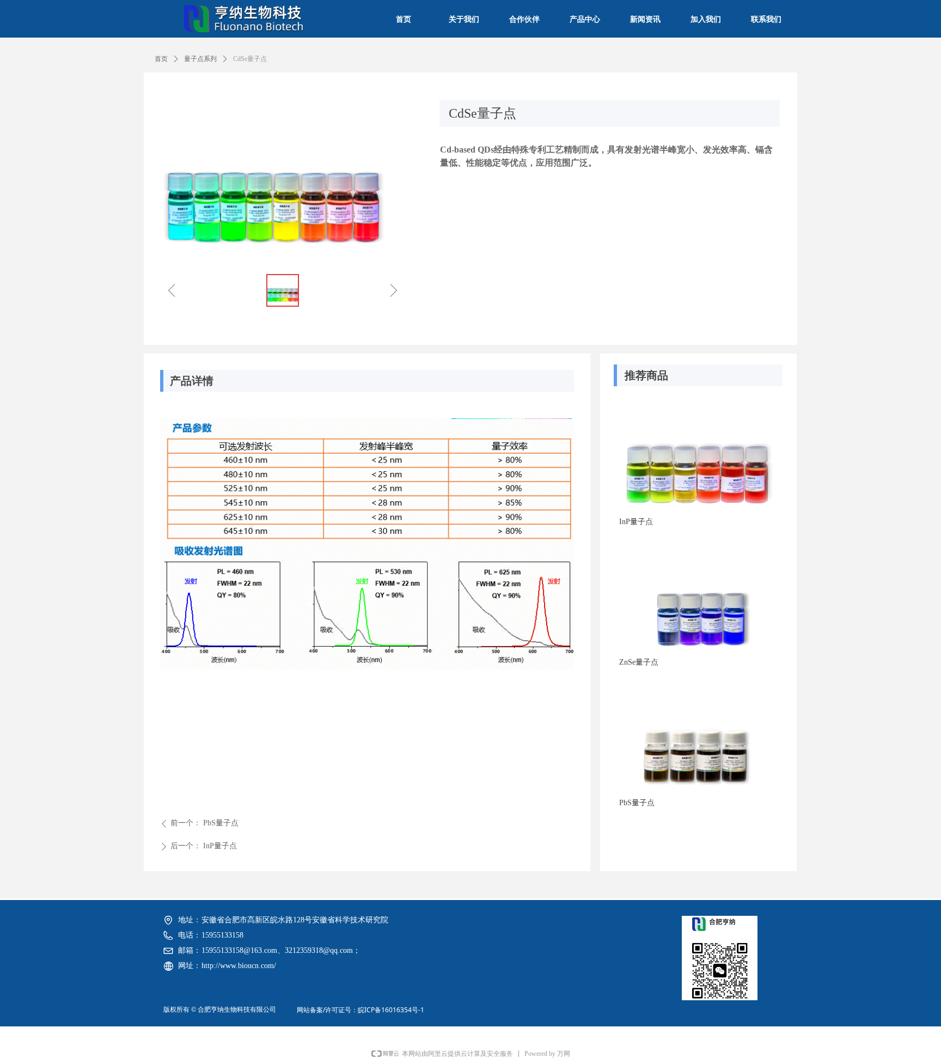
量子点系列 (200, 59)
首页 (161, 59)
